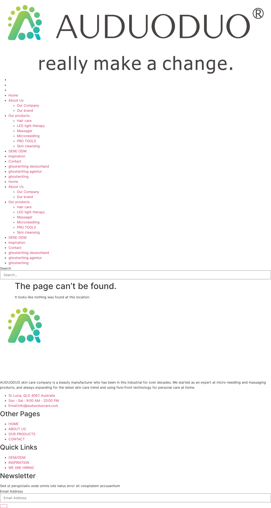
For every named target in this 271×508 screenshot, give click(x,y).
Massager (24, 131)
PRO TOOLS (26, 141)
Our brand (25, 110)
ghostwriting (18, 176)
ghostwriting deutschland (28, 166)
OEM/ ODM (17, 151)
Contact (14, 161)
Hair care (24, 120)
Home (13, 95)
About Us (16, 100)
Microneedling (28, 136)
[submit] (3, 506)
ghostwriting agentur (25, 171)
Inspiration (16, 156)
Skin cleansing (28, 146)
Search (5, 268)
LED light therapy (31, 126)
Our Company (28, 105)
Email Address (11, 491)
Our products (19, 115)
